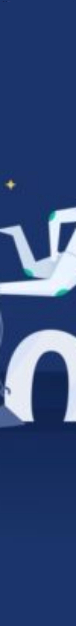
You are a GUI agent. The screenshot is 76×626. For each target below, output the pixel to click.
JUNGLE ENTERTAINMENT (6, 1)
